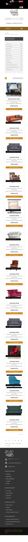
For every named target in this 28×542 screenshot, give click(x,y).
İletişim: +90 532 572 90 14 (14, 23)
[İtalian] (22, 7)
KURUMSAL (8, 474)
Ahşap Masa (8, 48)
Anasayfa (6, 33)
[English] (20, 1)
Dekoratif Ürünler (9, 69)
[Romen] (20, 7)
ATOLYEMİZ (8, 481)
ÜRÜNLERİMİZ (8, 476)
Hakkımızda (8, 443)
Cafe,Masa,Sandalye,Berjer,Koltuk (12, 67)
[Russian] (15, 1)
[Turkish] (22, 1)
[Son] (23, 434)
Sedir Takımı (8, 51)
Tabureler (8, 60)
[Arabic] (9, 4)
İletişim (13, 443)
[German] (11, 1)
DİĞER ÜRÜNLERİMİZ (10, 478)
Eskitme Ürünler (9, 57)
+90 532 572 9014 (15, 459)
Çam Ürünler (8, 44)
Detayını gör (15, 109)
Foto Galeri (7, 445)
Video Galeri (19, 443)
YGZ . (11, 530)
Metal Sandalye (9, 62)
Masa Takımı (8, 53)
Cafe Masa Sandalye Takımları (12, 64)
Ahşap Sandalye (9, 46)
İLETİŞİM (7, 483)
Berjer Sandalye (9, 55)
